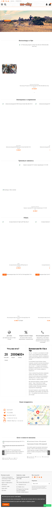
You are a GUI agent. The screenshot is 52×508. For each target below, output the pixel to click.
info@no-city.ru (21, 487)
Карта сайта (4, 488)
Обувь (26, 217)
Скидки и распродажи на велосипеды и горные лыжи (8, 477)
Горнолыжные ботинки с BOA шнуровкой (37, 444)
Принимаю (6, 504)
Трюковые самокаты (26, 161)
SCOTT (18, 318)
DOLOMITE (18, 266)
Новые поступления (6, 480)
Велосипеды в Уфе (26, 40)
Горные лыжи (38, 456)
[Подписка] (49, 483)
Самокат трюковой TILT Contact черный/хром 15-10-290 (35, 208)
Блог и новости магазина (26, 437)
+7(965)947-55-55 (18, 1)
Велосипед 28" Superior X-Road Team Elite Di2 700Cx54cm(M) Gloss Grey (34, 85)
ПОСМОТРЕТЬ (7, 20)
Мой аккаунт (4, 484)
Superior (34, 87)
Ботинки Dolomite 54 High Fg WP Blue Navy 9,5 (18, 265)
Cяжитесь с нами (5, 486)
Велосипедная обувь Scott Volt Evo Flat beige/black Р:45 (18, 317)
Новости (11, 458)
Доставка (12, 1)
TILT (35, 209)
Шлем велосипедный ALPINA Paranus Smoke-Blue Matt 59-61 (18, 147)
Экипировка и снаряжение (26, 99)
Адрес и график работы (7, 482)
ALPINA (18, 148)
